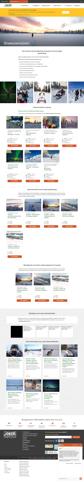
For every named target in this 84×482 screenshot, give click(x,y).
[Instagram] (59, 441)
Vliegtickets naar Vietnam (23, 474)
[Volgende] (83, 93)
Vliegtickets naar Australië (24, 462)
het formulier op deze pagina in (17, 14)
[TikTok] (62, 441)
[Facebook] (56, 441)
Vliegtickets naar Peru (23, 469)
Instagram (59, 319)
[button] (17, 332)
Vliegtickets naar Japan (23, 467)
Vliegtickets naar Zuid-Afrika (24, 475)
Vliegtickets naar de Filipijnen (24, 466)
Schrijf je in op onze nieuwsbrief (54, 434)
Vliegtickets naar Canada (23, 464)
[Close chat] (81, 445)
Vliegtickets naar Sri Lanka (24, 470)
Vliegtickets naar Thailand (24, 472)
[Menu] (79, 445)
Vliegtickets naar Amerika (23, 461)
